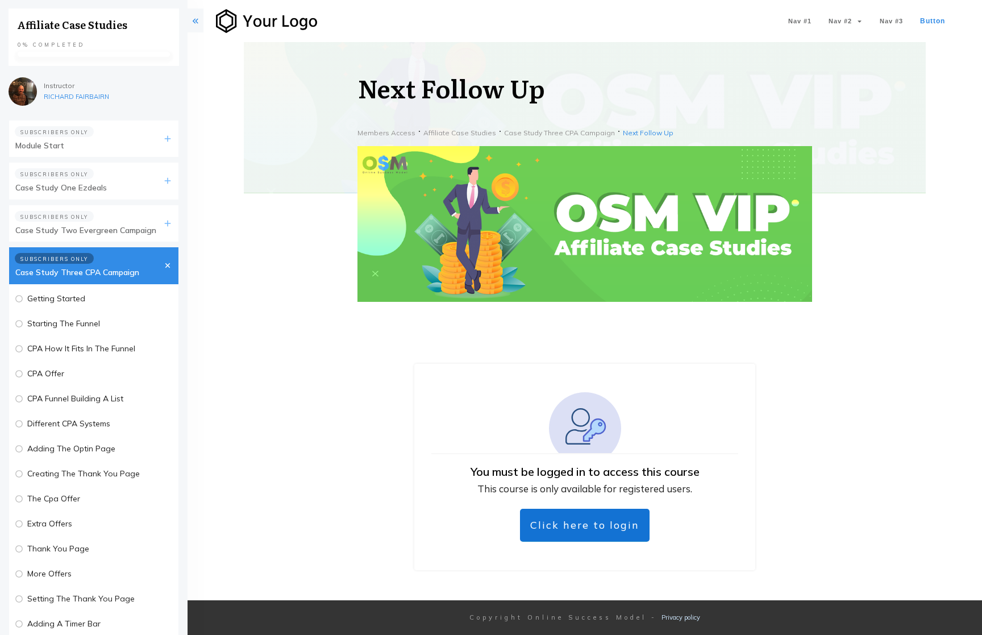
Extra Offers (49, 523)
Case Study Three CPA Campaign (77, 272)
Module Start (39, 145)
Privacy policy (680, 617)
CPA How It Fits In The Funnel (81, 348)
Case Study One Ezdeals (61, 187)
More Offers (49, 573)
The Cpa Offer (53, 498)
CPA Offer (45, 373)
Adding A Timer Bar (64, 624)
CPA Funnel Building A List (75, 398)
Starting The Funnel (63, 323)
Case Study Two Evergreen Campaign (85, 230)
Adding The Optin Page (71, 448)
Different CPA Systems (68, 423)
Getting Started (56, 298)
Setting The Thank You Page (81, 599)
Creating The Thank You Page (83, 473)
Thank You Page (58, 548)
